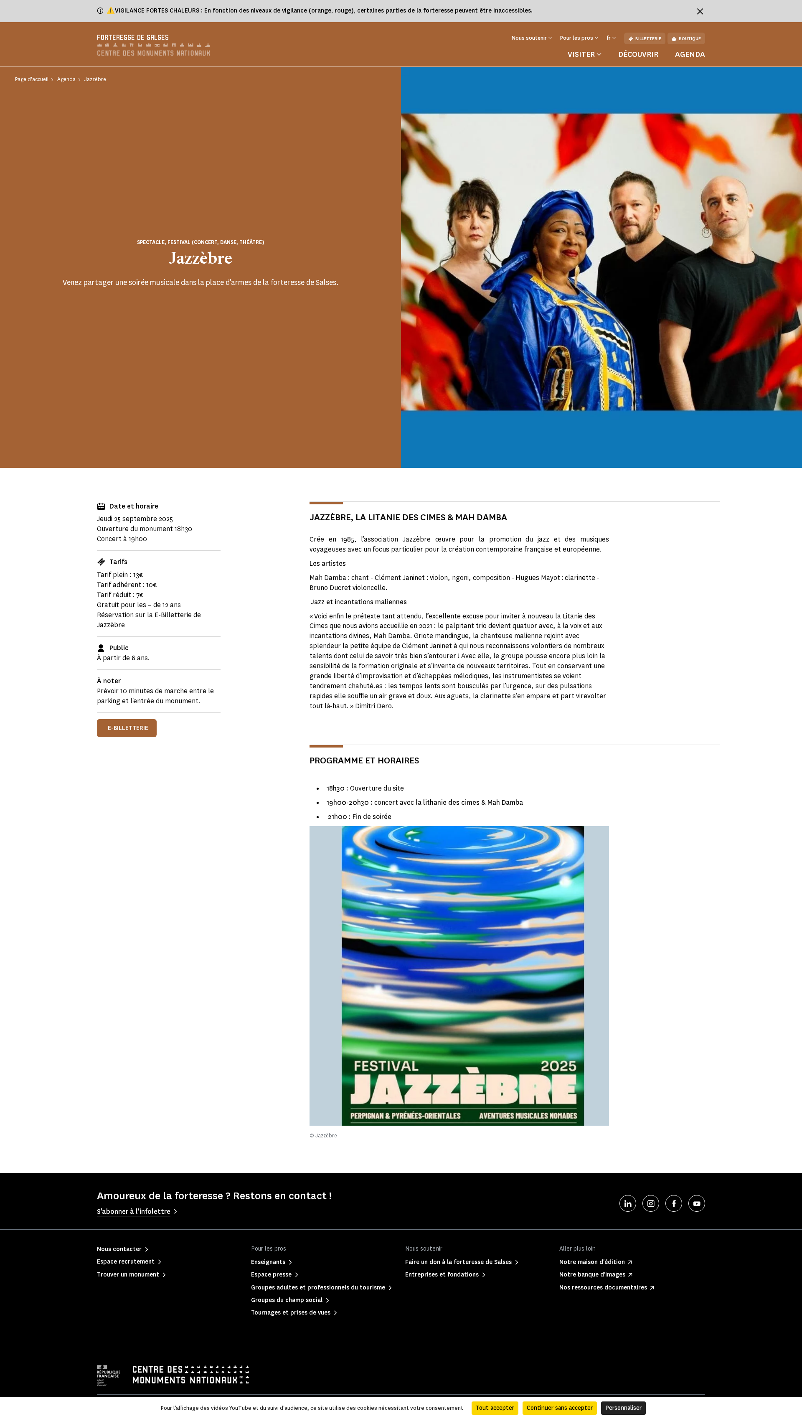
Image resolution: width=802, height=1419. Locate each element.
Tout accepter (495, 1408)
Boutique (690, 39)
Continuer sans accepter (560, 1408)
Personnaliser (623, 1408)
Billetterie (648, 39)
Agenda (690, 54)
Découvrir (638, 54)
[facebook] (673, 1203)
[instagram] (650, 1203)
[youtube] (696, 1203)
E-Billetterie (128, 728)
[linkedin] (627, 1203)
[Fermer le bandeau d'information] (700, 11)
